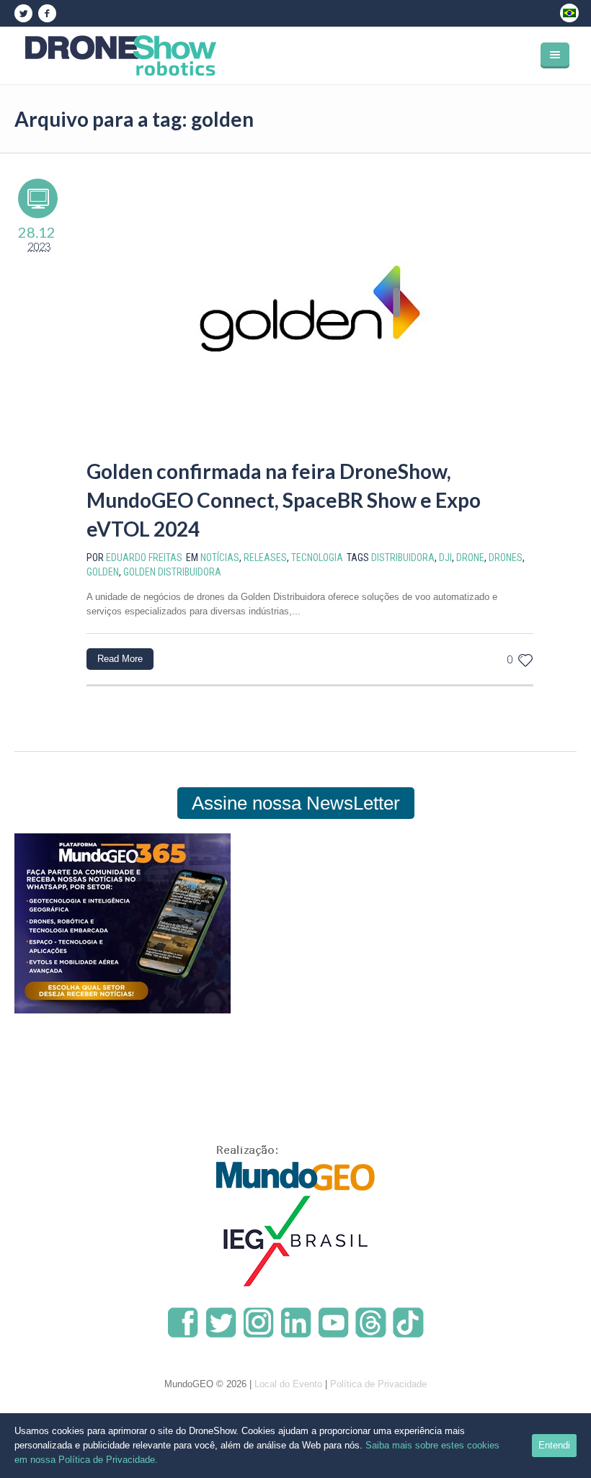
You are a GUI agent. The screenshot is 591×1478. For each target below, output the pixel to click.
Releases (265, 557)
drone (470, 557)
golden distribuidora (172, 572)
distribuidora (403, 557)
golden (102, 572)
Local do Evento (288, 1384)
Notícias (219, 557)
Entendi (554, 1445)
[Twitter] (23, 13)
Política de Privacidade (378, 1384)
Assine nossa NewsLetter (296, 803)
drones (506, 557)
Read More (120, 658)
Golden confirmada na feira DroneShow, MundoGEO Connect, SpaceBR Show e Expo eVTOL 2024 (283, 500)
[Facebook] (46, 13)
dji (445, 557)
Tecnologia (317, 557)
